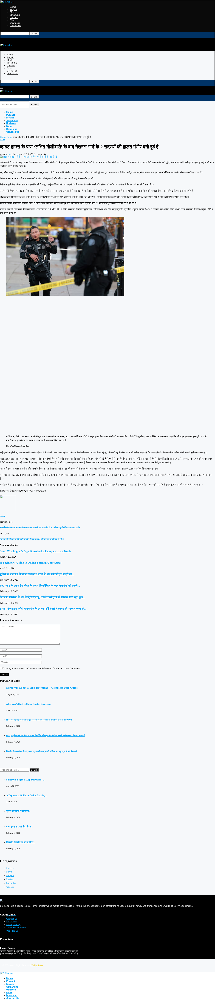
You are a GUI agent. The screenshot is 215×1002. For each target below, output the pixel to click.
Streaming (15, 15)
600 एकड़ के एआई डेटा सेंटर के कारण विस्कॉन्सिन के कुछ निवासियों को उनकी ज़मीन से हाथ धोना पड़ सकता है (45, 735)
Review (10, 879)
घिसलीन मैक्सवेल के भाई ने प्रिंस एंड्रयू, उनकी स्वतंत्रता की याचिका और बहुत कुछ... (42, 597)
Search (34, 33)
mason (10, 154)
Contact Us (15, 25)
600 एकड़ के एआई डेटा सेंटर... (19, 826)
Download (15, 23)
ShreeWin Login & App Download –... (25, 779)
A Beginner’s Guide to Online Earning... (26, 795)
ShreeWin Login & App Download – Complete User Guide (35, 551)
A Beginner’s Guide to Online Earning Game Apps (31, 562)
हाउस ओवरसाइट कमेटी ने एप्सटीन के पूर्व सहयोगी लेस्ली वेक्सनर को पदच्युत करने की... (43, 608)
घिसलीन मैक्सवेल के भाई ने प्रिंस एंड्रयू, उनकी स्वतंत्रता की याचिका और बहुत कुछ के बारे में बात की (41, 751)
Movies (13, 12)
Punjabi (13, 9)
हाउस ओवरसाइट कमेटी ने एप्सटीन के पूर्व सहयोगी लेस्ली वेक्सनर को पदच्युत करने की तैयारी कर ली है (39, 954)
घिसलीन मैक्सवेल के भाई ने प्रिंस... (20, 842)
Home (13, 7)
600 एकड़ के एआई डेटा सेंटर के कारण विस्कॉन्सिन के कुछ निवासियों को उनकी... (40, 585)
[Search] (1, 30)
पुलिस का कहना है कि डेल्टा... (18, 811)
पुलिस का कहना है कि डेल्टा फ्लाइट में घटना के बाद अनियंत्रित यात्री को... (37, 574)
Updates (14, 17)
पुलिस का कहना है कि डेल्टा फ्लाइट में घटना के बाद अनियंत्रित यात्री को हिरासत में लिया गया (39, 720)
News (12, 20)
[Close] (1, 36)
